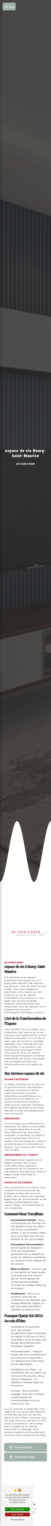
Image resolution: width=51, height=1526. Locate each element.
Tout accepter (17, 1509)
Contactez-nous (25, 1457)
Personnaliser (17, 1519)
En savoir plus (23, 1447)
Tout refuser (17, 1514)
